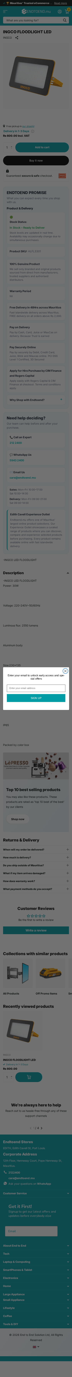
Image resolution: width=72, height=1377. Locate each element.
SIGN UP (36, 697)
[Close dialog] (65, 671)
